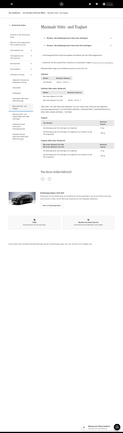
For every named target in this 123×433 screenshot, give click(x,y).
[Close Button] (107, 427)
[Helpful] (42, 179)
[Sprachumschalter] (89, 4)
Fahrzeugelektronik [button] (16, 50)
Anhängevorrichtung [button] (17, 75)
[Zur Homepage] (61, 4)
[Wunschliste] (96, 4)
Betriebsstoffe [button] (15, 64)
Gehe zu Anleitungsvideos (51, 205)
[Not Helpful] (49, 179)
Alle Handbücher (14, 13)
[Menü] (12, 4)
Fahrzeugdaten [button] (15, 69)
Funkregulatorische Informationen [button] (16, 57)
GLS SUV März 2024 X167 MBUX (34, 13)
